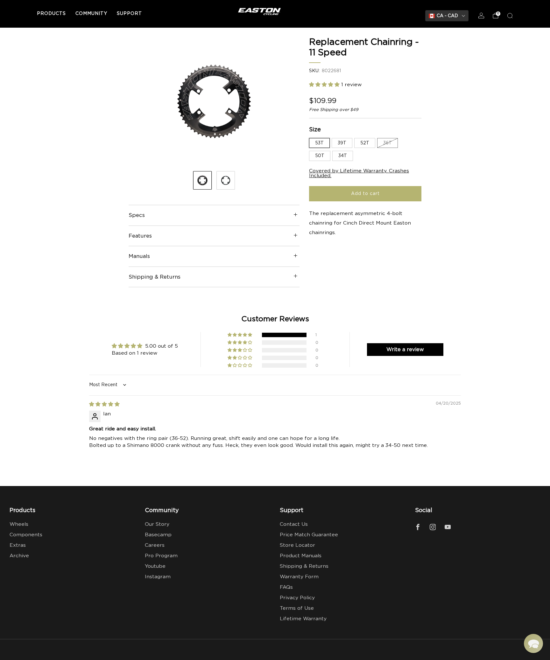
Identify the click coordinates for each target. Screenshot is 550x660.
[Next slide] (287, 101)
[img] (104, 404)
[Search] (510, 15)
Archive (19, 555)
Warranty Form (299, 576)
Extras (18, 545)
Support (129, 13)
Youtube (155, 566)
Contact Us (294, 524)
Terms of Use (297, 608)
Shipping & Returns (304, 566)
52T (364, 143)
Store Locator (297, 545)
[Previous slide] (141, 101)
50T (319, 156)
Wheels (19, 524)
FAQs (286, 587)
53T (319, 143)
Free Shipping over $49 (333, 110)
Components (26, 534)
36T (387, 143)
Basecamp (158, 534)
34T (342, 156)
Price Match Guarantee (309, 534)
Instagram (158, 576)
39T (342, 143)
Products (51, 13)
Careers (155, 545)
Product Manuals (300, 555)
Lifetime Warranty (303, 618)
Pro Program (161, 555)
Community (91, 13)
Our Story (157, 524)
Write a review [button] (405, 349)
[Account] (481, 15)
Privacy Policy (297, 597)
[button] (325, 84)
